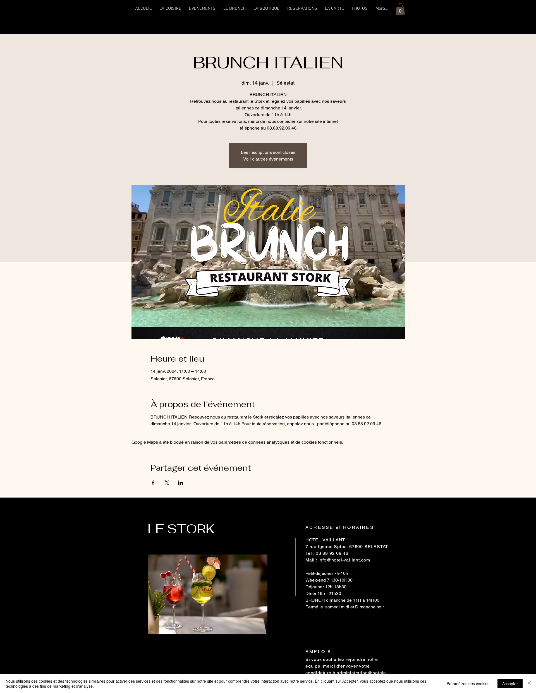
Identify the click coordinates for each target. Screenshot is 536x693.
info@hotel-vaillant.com (344, 560)
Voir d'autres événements (268, 159)
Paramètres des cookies (468, 683)
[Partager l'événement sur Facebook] (153, 483)
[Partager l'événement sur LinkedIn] (180, 483)
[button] (400, 9)
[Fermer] (529, 683)
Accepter (510, 683)
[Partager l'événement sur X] (166, 483)
